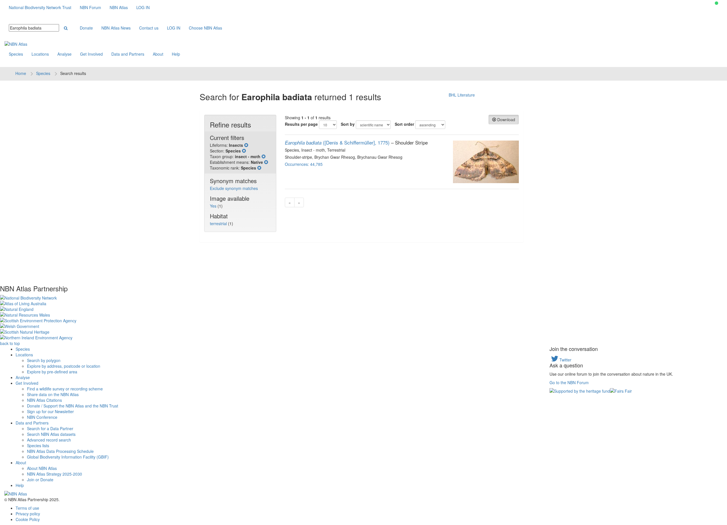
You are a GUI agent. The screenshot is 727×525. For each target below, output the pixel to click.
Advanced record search (49, 440)
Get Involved (91, 54)
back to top (10, 343)
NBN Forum (90, 7)
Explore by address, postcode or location (63, 366)
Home (20, 73)
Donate (86, 28)
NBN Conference (42, 417)
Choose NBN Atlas (205, 28)
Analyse (64, 54)
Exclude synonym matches (234, 188)
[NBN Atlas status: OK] (716, 3)
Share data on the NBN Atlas (53, 394)
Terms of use (27, 508)
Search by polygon (43, 360)
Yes (214, 206)
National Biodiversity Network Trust (40, 7)
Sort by (348, 124)
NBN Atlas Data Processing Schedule (60, 451)
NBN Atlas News (116, 28)
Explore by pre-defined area (52, 372)
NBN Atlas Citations (44, 400)
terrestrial (219, 223)
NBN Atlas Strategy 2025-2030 (54, 474)
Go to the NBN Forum (569, 382)
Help (176, 54)
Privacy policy (28, 513)
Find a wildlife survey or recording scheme (65, 389)
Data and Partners (127, 54)
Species (16, 54)
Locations (40, 54)
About (158, 54)
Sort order (404, 124)
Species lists (38, 445)
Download (505, 119)
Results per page (301, 124)
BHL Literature (462, 95)
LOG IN (143, 7)
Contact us (148, 28)
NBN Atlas (119, 7)
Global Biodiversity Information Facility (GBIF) (68, 457)
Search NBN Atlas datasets (51, 434)
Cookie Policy (28, 519)
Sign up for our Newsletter (50, 411)
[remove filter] (246, 145)
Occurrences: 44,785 (304, 164)
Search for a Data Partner (50, 428)
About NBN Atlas (42, 468)
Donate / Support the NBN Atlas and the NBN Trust (72, 406)
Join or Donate (40, 479)
